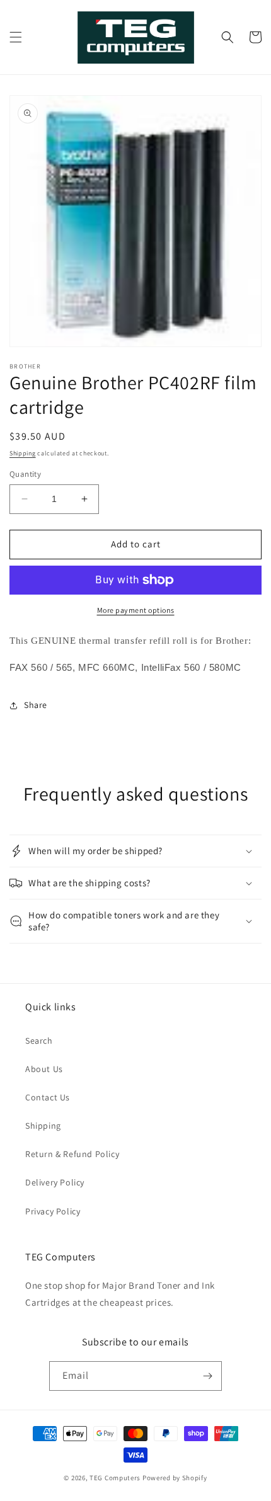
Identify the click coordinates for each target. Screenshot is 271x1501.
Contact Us (47, 1097)
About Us (44, 1069)
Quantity (25, 474)
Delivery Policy (54, 1182)
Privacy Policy (52, 1211)
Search (39, 1040)
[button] (16, 37)
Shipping (22, 453)
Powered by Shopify (174, 1477)
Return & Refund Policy (72, 1154)
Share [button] (35, 705)
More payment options (136, 610)
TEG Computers (115, 1477)
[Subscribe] (207, 1376)
